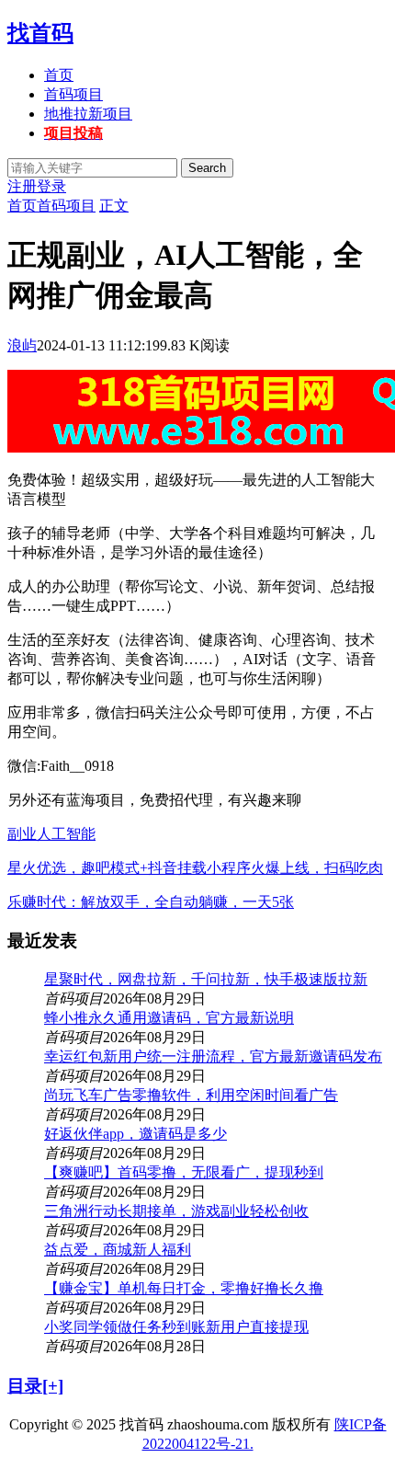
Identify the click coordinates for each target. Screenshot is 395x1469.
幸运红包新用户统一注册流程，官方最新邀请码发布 (213, 1056)
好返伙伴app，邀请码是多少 (135, 1134)
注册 (22, 186)
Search (207, 168)
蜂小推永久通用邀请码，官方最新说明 (169, 1018)
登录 (51, 186)
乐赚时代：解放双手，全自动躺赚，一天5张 (150, 902)
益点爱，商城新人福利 (117, 1249)
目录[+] (35, 1385)
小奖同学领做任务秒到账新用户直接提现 (176, 1327)
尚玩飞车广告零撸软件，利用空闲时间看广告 (191, 1095)
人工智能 (66, 834)
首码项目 (73, 94)
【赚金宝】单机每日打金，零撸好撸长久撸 (183, 1288)
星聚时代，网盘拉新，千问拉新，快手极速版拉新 (205, 979)
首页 (58, 75)
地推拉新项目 (88, 113)
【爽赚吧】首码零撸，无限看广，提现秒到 (183, 1172)
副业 (22, 834)
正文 (114, 205)
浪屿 (22, 345)
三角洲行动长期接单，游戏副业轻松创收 (176, 1211)
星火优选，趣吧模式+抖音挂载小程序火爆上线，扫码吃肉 (195, 868)
